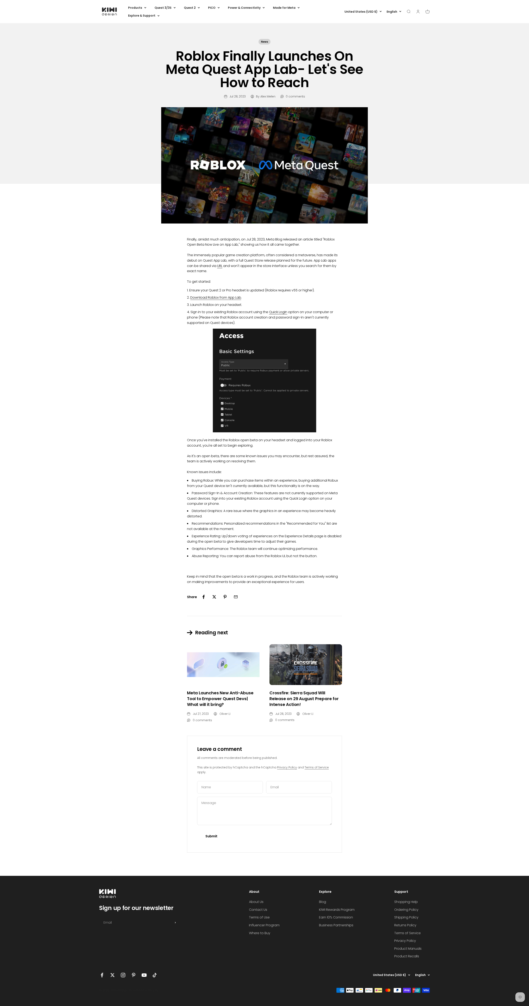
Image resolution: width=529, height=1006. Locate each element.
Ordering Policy (406, 909)
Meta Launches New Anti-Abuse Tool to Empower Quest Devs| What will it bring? (220, 698)
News (264, 41)
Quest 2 (190, 8)
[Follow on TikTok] (154, 975)
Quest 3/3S (163, 8)
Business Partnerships (336, 925)
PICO (212, 8)
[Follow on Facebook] (102, 975)
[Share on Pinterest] (225, 597)
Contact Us (258, 909)
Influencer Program (264, 925)
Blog (322, 901)
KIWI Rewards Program (337, 909)
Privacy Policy (287, 767)
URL (219, 265)
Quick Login (278, 312)
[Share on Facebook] (203, 597)
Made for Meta (284, 8)
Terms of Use (259, 917)
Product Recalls (406, 956)
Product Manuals (408, 948)
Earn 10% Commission (336, 917)
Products (135, 8)
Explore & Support (141, 15)
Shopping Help (406, 901)
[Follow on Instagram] (123, 975)
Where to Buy (259, 933)
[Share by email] (236, 597)
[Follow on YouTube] (144, 975)
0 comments (295, 96)
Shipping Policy (406, 917)
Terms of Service (317, 767)
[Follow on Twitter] (112, 975)
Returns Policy (405, 925)
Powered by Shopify (144, 990)
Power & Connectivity (244, 8)
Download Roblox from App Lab (215, 297)
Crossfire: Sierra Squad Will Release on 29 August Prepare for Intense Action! (304, 698)
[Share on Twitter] (214, 597)
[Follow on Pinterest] (133, 975)
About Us (256, 901)
